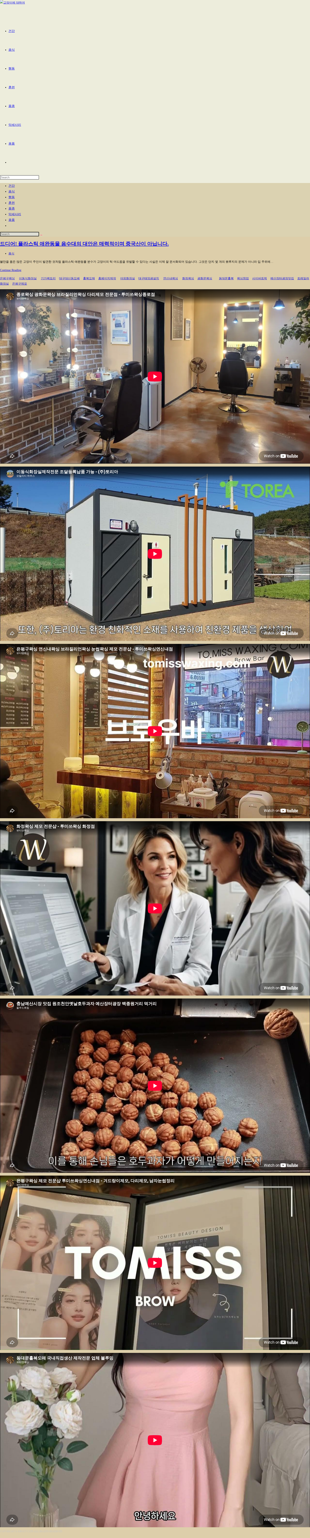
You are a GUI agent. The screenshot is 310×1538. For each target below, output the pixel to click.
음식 (11, 191)
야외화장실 (127, 278)
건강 (11, 185)
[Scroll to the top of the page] (1, 1535)
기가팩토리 (48, 278)
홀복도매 (89, 278)
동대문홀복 (226, 278)
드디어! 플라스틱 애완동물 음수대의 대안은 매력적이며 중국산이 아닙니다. (84, 243)
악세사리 (14, 214)
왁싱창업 (243, 278)
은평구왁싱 (7, 278)
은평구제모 (19, 283)
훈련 (11, 203)
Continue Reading (12, 270)
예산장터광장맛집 (282, 278)
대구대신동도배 (69, 278)
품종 (11, 208)
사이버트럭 (259, 278)
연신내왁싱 (170, 278)
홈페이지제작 (107, 278)
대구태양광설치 (148, 278)
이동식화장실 (28, 278)
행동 (11, 197)
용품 (11, 220)
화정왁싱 (188, 278)
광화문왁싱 (204, 278)
